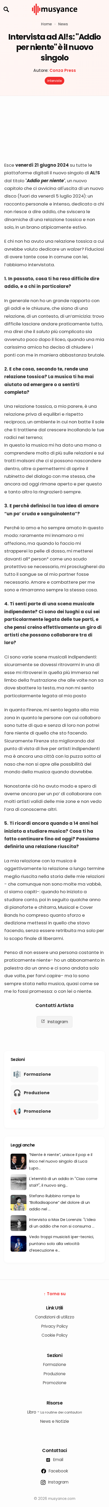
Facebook (58, 1471)
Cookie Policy (55, 1335)
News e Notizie (54, 1421)
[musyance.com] (54, 19)
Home (46, 24)
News (63, 24)
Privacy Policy (54, 1326)
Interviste (54, 80)
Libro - (54, 1412)
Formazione (54, 1364)
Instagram (57, 1021)
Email (57, 1459)
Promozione (54, 1383)
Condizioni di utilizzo (54, 1317)
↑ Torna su (55, 1294)
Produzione (55, 1374)
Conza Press (62, 70)
